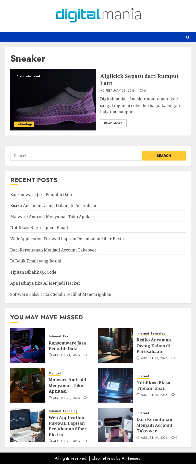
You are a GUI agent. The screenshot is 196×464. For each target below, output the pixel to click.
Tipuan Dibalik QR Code (33, 272)
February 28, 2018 (120, 91)
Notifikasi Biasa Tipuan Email (39, 227)
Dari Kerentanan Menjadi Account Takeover (53, 250)
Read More (113, 123)
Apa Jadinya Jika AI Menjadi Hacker (45, 283)
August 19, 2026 (154, 438)
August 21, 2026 (66, 355)
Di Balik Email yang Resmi (35, 261)
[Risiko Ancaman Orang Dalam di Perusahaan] (115, 345)
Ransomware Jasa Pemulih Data (41, 194)
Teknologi (24, 124)
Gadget (55, 373)
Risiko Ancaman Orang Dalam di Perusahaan (53, 205)
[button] (188, 37)
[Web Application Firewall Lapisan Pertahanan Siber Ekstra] (27, 425)
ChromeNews (103, 458)
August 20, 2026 (66, 398)
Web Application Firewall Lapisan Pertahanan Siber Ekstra (68, 239)
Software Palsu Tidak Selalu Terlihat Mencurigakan (60, 294)
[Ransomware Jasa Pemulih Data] (27, 345)
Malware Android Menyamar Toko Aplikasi (52, 216)
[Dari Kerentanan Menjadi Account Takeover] (115, 425)
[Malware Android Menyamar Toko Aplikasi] (27, 385)
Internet (55, 336)
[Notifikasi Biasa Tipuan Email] (115, 385)
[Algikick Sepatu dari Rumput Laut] (53, 99)
